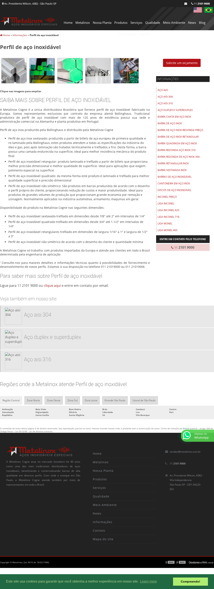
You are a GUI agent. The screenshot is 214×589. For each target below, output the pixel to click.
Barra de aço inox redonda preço (180, 130)
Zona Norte (33, 400)
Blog (202, 22)
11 (201, 3)
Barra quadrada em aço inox (177, 143)
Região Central (11, 400)
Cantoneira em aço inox (174, 183)
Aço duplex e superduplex (175, 110)
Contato (145, 34)
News (192, 22)
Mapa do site (103, 539)
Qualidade (152, 22)
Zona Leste (91, 400)
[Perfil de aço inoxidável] (14, 70)
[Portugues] (208, 10)
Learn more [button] (148, 581)
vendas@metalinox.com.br (185, 451)
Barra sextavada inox (172, 170)
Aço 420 (163, 90)
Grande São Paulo (114, 400)
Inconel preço (167, 197)
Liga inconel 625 (168, 210)
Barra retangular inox (173, 163)
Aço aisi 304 (165, 96)
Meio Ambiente (174, 22)
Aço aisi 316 (165, 103)
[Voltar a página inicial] (28, 21)
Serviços (136, 22)
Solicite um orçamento (181, 63)
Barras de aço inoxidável (175, 177)
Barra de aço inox (170, 123)
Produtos (120, 22)
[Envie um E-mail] (185, 3)
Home (68, 22)
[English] (197, 10)
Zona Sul (73, 400)
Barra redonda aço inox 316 (177, 150)
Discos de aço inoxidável (174, 190)
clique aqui (52, 285)
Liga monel (165, 223)
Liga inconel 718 (168, 217)
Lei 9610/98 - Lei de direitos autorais (33, 431)
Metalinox (82, 22)
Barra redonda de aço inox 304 (179, 157)
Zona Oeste (53, 400)
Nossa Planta (102, 22)
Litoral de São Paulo (143, 400)
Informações (127, 34)
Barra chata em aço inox (174, 116)
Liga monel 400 (167, 230)
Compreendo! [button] (190, 581)
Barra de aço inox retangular (178, 136)
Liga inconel (166, 203)
